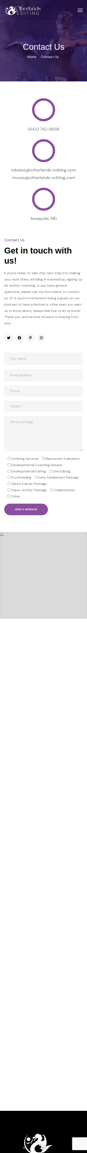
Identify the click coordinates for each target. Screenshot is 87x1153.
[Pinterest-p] (30, 337)
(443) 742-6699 (43, 129)
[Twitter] (8, 337)
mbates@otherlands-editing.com (43, 170)
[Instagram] (41, 337)
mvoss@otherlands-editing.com (43, 177)
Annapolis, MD (43, 218)
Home (31, 57)
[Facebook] (19, 337)
